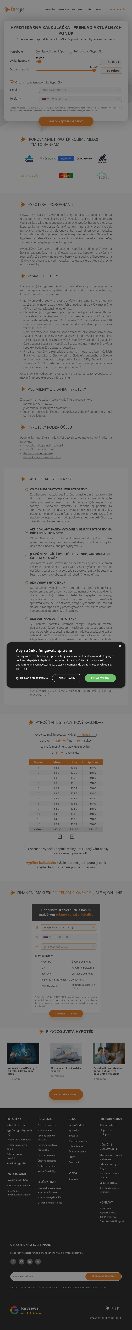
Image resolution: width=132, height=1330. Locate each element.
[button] (32, 678)
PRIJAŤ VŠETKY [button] (100, 678)
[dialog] (66, 665)
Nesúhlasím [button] (67, 678)
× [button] (120, 646)
